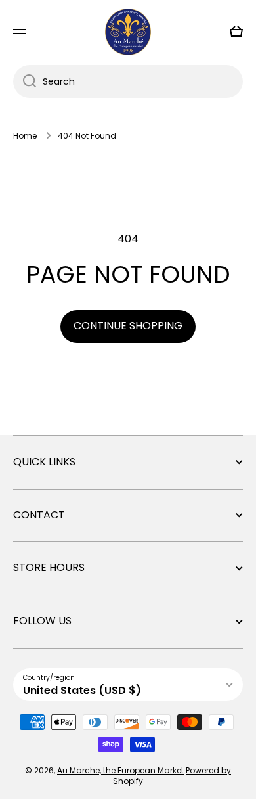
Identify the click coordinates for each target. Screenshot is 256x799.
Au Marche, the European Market (120, 770)
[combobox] (128, 81)
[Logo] (128, 32)
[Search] (24, 81)
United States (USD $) (82, 690)
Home (25, 136)
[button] (236, 31)
